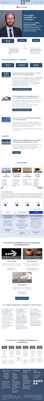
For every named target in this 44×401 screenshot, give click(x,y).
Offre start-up (16, 179)
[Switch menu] (2, 7)
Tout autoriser (36, 212)
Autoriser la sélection (22, 212)
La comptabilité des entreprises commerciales (16, 182)
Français (40, 2)
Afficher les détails (37, 209)
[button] (21, 1)
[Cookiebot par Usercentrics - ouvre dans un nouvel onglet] (38, 188)
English (35, 2)
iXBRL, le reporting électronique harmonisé (27, 180)
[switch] (16, 205)
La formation (22, 216)
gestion (36, 216)
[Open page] (22, 7)
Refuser (8, 212)
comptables (8, 216)
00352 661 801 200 (5, 2)
